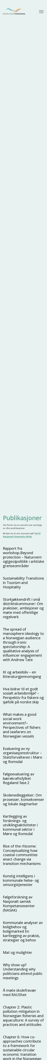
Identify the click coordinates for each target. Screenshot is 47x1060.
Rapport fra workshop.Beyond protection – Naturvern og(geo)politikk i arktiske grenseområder (23, 557)
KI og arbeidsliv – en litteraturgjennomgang (22, 674)
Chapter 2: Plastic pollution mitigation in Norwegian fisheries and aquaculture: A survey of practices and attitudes (23, 1016)
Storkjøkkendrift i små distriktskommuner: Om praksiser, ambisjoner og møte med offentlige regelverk (23, 608)
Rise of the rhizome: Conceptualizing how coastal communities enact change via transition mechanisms (22, 855)
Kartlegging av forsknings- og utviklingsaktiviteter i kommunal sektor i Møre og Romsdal (20, 825)
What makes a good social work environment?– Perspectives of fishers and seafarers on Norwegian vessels (21, 725)
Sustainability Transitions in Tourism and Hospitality (23, 582)
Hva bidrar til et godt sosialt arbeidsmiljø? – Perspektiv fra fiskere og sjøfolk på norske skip (23, 695)
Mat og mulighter (17, 952)
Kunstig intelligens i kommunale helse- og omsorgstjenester (21, 880)
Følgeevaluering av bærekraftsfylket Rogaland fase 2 (18, 778)
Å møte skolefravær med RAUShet (19, 992)
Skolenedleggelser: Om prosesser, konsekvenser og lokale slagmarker (23, 799)
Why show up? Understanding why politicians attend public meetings (23, 971)
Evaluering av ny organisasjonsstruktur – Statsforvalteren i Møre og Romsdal (22, 755)
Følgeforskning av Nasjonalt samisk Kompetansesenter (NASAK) (19, 903)
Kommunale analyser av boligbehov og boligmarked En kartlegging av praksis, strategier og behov (23, 931)
